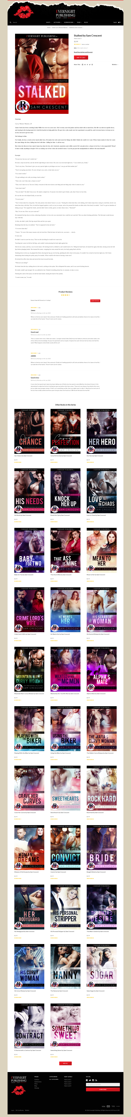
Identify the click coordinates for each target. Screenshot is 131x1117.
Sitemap (36, 1088)
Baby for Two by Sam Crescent (23, 574)
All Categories (53, 1079)
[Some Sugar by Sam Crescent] (102, 966)
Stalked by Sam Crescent (75, 27)
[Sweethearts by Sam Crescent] (65, 788)
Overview (18, 119)
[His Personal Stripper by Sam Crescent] (65, 907)
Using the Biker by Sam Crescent (61, 753)
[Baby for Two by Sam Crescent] (29, 550)
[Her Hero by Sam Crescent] (102, 431)
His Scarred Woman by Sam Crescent (98, 634)
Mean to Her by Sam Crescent (96, 574)
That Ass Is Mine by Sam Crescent (61, 574)
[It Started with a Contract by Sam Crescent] (29, 1026)
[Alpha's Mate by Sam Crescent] (102, 669)
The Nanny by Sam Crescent (59, 991)
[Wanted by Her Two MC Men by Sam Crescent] (65, 669)
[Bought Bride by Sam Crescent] (102, 847)
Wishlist (114, 64)
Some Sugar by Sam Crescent (96, 991)
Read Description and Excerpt (83, 52)
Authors (57, 22)
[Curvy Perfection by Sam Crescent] (65, 431)
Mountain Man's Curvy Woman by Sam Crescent (29, 693)
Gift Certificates (20, 1110)
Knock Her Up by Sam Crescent (60, 515)
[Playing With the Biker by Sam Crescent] (29, 728)
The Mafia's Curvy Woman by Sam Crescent (100, 753)
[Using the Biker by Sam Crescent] (65, 728)
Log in (115, 22)
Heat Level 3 (77, 38)
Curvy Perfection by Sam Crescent (61, 456)
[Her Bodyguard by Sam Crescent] (29, 907)
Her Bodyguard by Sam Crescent (24, 931)
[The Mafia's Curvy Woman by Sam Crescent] (102, 728)
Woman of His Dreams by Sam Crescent (26, 872)
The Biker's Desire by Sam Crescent (98, 931)
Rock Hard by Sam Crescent (95, 812)
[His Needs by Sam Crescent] (29, 490)
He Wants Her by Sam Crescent (60, 634)
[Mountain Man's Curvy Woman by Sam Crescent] (29, 669)
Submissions (68, 22)
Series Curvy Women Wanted (59, 27)
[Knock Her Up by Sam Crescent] (65, 490)
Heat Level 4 (67, 1086)
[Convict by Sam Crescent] (65, 847)
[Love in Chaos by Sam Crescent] (102, 490)
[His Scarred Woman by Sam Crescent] (102, 609)
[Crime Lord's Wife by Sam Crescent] (29, 609)
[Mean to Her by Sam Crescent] (102, 550)
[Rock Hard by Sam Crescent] (102, 788)
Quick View (29, 450)
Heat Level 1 (67, 1079)
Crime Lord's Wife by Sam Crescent (25, 634)
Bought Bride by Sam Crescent (96, 872)
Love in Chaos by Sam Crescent (96, 515)
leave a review (85, 44)
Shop (48, 22)
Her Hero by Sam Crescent (95, 456)
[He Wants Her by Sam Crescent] (65, 609)
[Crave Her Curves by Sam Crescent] (29, 788)
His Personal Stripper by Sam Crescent (62, 931)
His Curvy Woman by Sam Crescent (25, 991)
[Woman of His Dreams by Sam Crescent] (29, 847)
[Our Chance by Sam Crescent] (29, 431)
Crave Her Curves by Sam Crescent (25, 812)
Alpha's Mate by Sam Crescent (96, 693)
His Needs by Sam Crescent (22, 515)
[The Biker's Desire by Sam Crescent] (102, 907)
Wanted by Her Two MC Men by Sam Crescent (65, 693)
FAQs (78, 22)
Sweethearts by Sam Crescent (60, 812)
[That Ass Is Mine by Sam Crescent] (65, 550)
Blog (86, 22)
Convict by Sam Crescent (58, 872)
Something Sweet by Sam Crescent (61, 1050)
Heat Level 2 (67, 1081)
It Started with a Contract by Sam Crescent (27, 1050)
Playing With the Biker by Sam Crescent (26, 753)
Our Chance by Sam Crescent (23, 456)
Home (48, 27)
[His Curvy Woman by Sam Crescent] (29, 966)
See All (65, 1063)
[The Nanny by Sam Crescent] (65, 966)
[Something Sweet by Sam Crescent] (65, 1026)
